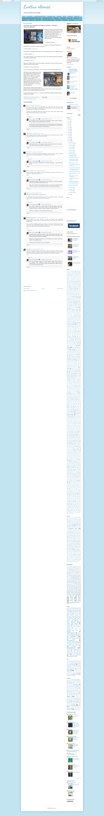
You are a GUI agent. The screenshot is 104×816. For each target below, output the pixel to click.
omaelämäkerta (76, 650)
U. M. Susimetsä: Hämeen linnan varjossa (76, 766)
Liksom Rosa (78, 385)
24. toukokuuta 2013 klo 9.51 (45, 204)
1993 (74, 589)
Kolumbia (71, 666)
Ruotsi (73, 669)
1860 (70, 567)
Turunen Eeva (77, 486)
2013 (69, 140)
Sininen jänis (69, 703)
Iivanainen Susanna (71, 527)
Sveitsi (75, 670)
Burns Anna (74, 292)
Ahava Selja (76, 273)
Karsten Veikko (75, 532)
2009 (77, 594)
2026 (69, 119)
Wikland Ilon (75, 560)
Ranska (68, 669)
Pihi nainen (28, 151)
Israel (79, 664)
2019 (69, 130)
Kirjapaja (78, 689)
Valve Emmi (74, 493)
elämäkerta (69, 630)
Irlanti (77, 663)
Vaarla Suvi (73, 492)
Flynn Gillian (75, 311)
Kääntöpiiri (68, 691)
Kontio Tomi (79, 360)
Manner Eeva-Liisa (73, 394)
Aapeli (73, 271)
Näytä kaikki (79, 778)
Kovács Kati (68, 366)
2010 (68, 595)
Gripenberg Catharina (70, 317)
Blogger (55, 808)
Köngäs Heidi (69, 375)
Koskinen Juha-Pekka (70, 365)
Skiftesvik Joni (72, 461)
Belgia (72, 660)
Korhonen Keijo (77, 361)
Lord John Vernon (75, 534)
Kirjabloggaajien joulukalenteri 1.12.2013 (76, 239)
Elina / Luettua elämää (33, 118)
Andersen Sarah (69, 278)
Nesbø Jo (71, 411)
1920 (69, 573)
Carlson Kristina (72, 294)
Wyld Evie (79, 506)
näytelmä (68, 649)
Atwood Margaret (74, 281)
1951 (80, 577)
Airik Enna (77, 275)
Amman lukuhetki (71, 743)
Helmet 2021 (25, 20)
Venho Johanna (77, 495)
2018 (69, 132)
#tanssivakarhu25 (70, 612)
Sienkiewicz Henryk (76, 458)
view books (78, 110)
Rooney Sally (77, 439)
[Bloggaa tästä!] (43, 97)
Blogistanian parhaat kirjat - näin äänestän (76, 251)
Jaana (38, 92)
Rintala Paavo (70, 439)
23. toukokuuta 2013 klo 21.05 (40, 170)
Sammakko (70, 700)
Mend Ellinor (72, 400)
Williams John (77, 505)
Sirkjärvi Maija (72, 460)
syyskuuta (71, 147)
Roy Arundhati (69, 441)
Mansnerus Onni (70, 538)
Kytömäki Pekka (70, 374)
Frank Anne (75, 312)
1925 (75, 573)
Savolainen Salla (70, 548)
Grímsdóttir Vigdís (77, 317)
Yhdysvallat (75, 674)
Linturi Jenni (68, 387)
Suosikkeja (59, 16)
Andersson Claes (76, 278)
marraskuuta (71, 143)
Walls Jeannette (76, 502)
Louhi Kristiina (71, 535)
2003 (68, 593)
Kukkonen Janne (74, 368)
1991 (67, 589)
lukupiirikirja (76, 641)
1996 (71, 590)
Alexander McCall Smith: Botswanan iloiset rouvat (74, 182)
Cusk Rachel (70, 300)
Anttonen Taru (69, 279)
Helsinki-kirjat (69, 685)
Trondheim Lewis (69, 485)
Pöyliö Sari (77, 433)
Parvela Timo (76, 422)
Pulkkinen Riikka (74, 432)
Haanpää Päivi (71, 319)
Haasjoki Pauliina (77, 319)
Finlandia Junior (76, 617)
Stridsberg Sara (72, 468)
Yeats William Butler (78, 507)
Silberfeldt (73, 702)
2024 (69, 122)
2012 (69, 194)
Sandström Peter (76, 449)
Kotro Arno (77, 365)
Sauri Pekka (72, 453)
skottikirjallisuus (70, 675)
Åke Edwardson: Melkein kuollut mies (73, 176)
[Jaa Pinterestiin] (46, 97)
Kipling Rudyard (78, 359)
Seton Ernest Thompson (76, 455)
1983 (67, 587)
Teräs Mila (71, 478)
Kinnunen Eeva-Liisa (78, 358)
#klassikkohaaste (76, 607)
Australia (68, 660)
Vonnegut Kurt (69, 499)
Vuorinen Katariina (78, 500)
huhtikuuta (71, 187)
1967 (72, 582)
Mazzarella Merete (71, 398)
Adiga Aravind (77, 272)
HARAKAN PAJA (71, 790)
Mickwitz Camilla (76, 401)
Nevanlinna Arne (77, 411)
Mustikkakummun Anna (31, 217)
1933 (79, 574)
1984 (71, 587)
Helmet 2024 (58, 20)
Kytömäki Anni (76, 373)
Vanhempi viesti (60, 288)
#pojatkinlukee (69, 610)
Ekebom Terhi (74, 305)
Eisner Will (69, 305)
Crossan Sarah (78, 299)
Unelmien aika (71, 753)
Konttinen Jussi (70, 361)
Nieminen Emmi (70, 541)
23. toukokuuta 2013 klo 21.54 (36, 192)
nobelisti (73, 645)
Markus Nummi (73, 73)
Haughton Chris (70, 321)
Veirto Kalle (72, 495)
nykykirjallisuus (30, 98)
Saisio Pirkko (69, 447)
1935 (70, 575)
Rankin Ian (68, 434)
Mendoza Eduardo (78, 400)
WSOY (69, 709)
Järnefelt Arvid (78, 348)
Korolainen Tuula (76, 362)
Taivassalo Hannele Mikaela (75, 473)
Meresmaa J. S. (70, 401)
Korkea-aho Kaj (69, 362)
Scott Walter (69, 454)
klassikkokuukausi (77, 638)
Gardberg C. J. (71, 314)
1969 (78, 582)
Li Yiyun (73, 385)
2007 (68, 594)
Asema (72, 679)
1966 (69, 582)
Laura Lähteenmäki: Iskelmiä (74, 171)
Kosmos (74, 690)
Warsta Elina (77, 559)
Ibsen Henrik (74, 340)
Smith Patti (77, 461)
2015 (69, 137)
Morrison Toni (69, 405)
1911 (79, 570)
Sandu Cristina (69, 451)
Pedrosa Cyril (69, 424)
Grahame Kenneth (78, 314)
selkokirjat (73, 655)
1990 (78, 588)
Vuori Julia (71, 559)
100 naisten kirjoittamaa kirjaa (48, 20)
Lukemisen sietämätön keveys (40, 16)
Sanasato (77, 700)
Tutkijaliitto (77, 707)
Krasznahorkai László (75, 366)
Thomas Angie (69, 479)
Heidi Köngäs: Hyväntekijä (74, 157)
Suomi (35, 98)
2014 (69, 139)
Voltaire (78, 498)
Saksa (78, 669)
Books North (69, 683)
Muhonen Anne (69, 406)
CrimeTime (74, 683)
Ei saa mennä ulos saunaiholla (72, 783)
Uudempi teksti (26, 288)
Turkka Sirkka (72, 486)
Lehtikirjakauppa (73, 692)
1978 (78, 584)
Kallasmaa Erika (71, 531)
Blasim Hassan (73, 288)
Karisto (77, 688)
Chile (78, 660)
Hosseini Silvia (77, 332)
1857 (67, 567)
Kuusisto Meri (70, 372)
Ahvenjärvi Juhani (72, 275)
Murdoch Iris (77, 407)
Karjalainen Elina (73, 353)
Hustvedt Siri (70, 338)
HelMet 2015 (70, 16)
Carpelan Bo (79, 294)
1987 (67, 588)
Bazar (72, 682)
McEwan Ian (73, 399)
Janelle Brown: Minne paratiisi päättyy (75, 745)
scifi (69, 655)
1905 (70, 570)
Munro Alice (77, 406)
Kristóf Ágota (73, 367)
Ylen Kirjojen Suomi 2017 (47, 18)
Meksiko (75, 666)
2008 (73, 594)
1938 (80, 575)
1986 (78, 587)
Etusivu (23, 16)
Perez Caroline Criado (77, 427)
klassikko (73, 636)
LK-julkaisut (74, 691)
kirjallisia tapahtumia (76, 635)
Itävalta (71, 665)
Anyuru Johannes (76, 279)
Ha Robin (75, 318)
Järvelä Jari (70, 349)
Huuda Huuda (74, 685)
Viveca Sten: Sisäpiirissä (73, 183)
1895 (76, 569)
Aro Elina (76, 280)
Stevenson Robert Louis (71, 467)
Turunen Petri (69, 487)
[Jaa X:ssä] (44, 97)
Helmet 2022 (31, 20)
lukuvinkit (77, 642)
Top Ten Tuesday (75, 625)
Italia (67, 665)
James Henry (72, 345)
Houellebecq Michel (76, 333)
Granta (69, 684)
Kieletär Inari (69, 689)
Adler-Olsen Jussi (69, 273)
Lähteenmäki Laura (74, 393)
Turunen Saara (75, 487)
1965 (80, 581)
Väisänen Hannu (71, 501)
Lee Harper (77, 380)
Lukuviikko (69, 624)
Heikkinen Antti (69, 326)
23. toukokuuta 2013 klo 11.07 (34, 105)
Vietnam (68, 674)
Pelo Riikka (75, 425)
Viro (71, 674)
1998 (78, 590)
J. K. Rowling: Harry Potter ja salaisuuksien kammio (74, 169)
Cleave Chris (74, 298)
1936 (73, 575)
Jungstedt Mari (73, 348)
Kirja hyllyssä (71, 771)
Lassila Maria (72, 380)
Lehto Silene (69, 381)
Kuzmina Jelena (76, 372)
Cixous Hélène (69, 298)
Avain (80, 679)
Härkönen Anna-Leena (75, 339)
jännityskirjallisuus (71, 632)
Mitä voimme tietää (73, 76)
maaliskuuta (71, 189)
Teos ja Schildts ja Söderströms (73, 706)
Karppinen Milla (72, 354)
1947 (70, 577)
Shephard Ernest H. (78, 548)
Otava (68, 696)
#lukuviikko (77, 609)
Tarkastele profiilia (70, 64)
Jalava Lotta (68, 344)
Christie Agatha (75, 297)
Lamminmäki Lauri (69, 379)
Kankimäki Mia (69, 352)
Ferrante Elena (74, 310)
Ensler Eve (68, 307)
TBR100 (64, 16)
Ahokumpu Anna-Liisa (74, 274)
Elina (71, 106)
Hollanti (68, 663)
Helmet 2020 (76, 18)
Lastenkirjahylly (71, 722)
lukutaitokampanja (70, 642)
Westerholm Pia (69, 560)
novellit (79, 645)
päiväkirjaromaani (70, 651)
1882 (67, 568)
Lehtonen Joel (74, 381)
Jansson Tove (72, 528)
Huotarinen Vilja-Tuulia (71, 336)
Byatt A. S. (79, 292)
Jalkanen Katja (74, 344)
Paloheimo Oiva (75, 421)
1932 (76, 574)
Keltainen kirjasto (70, 620)
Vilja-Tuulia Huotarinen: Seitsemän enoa (73, 156)
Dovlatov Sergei (72, 301)
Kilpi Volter (71, 358)
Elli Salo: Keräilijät (76, 772)
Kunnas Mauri (72, 371)
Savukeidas (69, 701)
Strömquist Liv (70, 469)
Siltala (77, 702)
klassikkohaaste (69, 638)
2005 (75, 593)
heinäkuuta (71, 150)
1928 (67, 574)
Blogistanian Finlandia (76, 613)
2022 (69, 126)
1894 (73, 569)
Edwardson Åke (76, 304)
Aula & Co (77, 612)
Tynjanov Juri (77, 488)
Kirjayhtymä (69, 690)
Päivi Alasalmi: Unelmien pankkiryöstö (75, 738)
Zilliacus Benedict (70, 509)
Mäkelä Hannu (69, 408)
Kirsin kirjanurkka (71, 764)
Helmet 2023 (38, 20)
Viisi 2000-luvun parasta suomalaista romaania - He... (74, 160)
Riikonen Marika (72, 438)
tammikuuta (71, 192)
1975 (69, 584)
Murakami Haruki (70, 407)
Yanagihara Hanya (70, 507)
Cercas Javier (77, 295)
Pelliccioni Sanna (69, 425)
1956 (67, 580)
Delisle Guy (75, 300)
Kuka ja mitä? (29, 16)
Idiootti (79, 685)
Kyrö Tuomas (69, 373)
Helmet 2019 (69, 18)
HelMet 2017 (56, 18)
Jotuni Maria (75, 347)
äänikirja (73, 656)
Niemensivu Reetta (70, 412)
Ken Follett (72, 82)
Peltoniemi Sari (72, 426)
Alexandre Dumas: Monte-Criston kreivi (76, 263)
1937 (76, 575)
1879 (73, 567)
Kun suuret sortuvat (73, 81)
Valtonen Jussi (69, 493)
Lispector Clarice (74, 387)
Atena (76, 679)
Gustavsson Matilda (70, 318)
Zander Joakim (70, 508)
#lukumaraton (69, 609)
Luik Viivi (72, 391)
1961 (71, 581)
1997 (74, 590)
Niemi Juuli (77, 412)
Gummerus (75, 684)
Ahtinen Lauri (69, 517)
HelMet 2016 (76, 16)
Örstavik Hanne (70, 513)
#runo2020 (77, 611)
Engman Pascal (77, 306)
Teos (79, 705)
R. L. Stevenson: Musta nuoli (74, 167)
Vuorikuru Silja (72, 500)
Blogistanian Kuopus (70, 616)
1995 (67, 590)
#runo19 (73, 611)
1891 (79, 568)
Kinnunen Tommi (71, 359)
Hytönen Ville (75, 338)
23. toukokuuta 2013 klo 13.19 (37, 151)
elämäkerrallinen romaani (72, 629)
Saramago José (76, 451)
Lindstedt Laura (76, 386)
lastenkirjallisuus (70, 640)
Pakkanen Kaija (69, 421)
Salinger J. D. (74, 447)
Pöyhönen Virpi (72, 433)
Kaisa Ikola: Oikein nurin (72, 754)
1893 (70, 569)
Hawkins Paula (78, 324)
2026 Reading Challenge (73, 104)
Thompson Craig (75, 479)
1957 (71, 580)
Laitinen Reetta (77, 378)
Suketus (28, 192)
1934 (67, 575)
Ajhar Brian (79, 517)
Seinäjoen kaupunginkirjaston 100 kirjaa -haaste (32, 18)
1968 (75, 582)
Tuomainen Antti (75, 485)
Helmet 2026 (71, 20)
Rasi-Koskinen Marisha (72, 435)
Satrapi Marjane (69, 452)
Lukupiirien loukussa (51, 16)
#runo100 (76, 610)
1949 (73, 577)
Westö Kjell (72, 505)
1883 (70, 568)
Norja (68, 667)
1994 (78, 589)
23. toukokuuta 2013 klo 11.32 (37, 133)
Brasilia (75, 660)
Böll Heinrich (70, 293)
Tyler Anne (72, 488)
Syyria (79, 670)
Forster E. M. (71, 312)
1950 (77, 577)
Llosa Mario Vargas (72, 388)
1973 (76, 583)
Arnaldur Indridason (70, 280)
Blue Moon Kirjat (76, 682)
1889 (76, 568)
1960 (67, 581)
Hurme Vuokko (78, 337)
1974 (80, 583)
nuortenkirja (74, 646)
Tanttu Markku (76, 552)
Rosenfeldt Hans (70, 440)
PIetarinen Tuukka (69, 420)
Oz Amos (77, 419)
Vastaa (27, 114)
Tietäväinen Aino (72, 480)
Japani (74, 665)
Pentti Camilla (72, 544)
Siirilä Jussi (69, 459)
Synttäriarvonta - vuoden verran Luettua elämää (76, 245)
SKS (80, 699)
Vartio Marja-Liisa (73, 494)
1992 (71, 589)
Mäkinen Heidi (74, 408)
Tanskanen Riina (69, 475)
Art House (68, 679)
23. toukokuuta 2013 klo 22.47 (42, 217)
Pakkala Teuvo (76, 420)
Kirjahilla (70, 729)
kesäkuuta (71, 152)
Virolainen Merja (72, 498)
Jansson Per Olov (78, 527)
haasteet (69, 631)
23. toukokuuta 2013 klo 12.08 (46, 142)
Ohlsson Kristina (74, 418)
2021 (69, 127)
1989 (75, 588)
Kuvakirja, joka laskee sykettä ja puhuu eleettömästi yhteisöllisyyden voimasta (76, 725)
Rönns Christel (69, 444)
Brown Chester (78, 521)
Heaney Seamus (70, 325)
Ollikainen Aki (72, 419)
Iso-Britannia (72, 664)
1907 (73, 570)
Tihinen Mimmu (73, 481)
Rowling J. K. (76, 440)
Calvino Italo (75, 293)
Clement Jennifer (72, 299)
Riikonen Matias (78, 438)
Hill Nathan (74, 330)
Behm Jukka (75, 285)
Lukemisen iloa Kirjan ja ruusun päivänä (76, 257)
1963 (77, 581)
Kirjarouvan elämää (72, 736)
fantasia (76, 630)
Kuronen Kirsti (78, 371)
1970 (67, 583)
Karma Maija (69, 532)
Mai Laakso (28, 133)
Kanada (78, 665)
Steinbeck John (70, 466)
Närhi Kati (71, 417)
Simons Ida (74, 459)
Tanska (68, 671)
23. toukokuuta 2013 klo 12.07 (46, 118)
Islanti (67, 664)
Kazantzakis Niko (73, 355)
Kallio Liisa (77, 531)
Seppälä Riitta (69, 455)
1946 (67, 577)
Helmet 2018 (63, 18)
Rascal (80, 434)
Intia (71, 663)
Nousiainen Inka (78, 414)
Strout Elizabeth (78, 468)
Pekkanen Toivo (76, 424)
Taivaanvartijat (34, 48)
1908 (76, 570)
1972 (73, 583)
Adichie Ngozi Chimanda (70, 272)
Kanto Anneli (75, 352)
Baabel (68, 613)
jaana (27, 105)
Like (78, 692)
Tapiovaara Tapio (69, 553)
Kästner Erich (77, 374)
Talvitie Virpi (77, 551)
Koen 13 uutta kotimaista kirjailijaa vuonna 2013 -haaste (74, 622)
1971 (70, 583)
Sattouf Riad (74, 452)
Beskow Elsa (72, 286)
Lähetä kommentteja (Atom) (31, 290)
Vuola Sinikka (75, 499)
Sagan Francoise (70, 446)
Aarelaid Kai (78, 271)
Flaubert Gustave (69, 311)
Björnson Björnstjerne (74, 287)
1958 (75, 580)
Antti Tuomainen (72, 93)
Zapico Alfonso (77, 508)
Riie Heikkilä (69, 90)
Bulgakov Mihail (69, 292)
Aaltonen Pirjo (69, 271)
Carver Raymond (70, 295)
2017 (69, 134)
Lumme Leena (78, 535)
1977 (75, 584)
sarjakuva (78, 654)
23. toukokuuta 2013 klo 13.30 (46, 161)
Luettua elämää (36, 6)
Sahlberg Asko (76, 446)
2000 (71, 591)
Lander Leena (75, 379)
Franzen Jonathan (72, 313)
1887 (73, 568)
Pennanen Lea (70, 427)
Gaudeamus (79, 683)
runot (68, 654)
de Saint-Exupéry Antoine (73, 561)
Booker (71, 617)
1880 (76, 567)
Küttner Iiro (76, 375)
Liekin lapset (29, 77)
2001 (75, 591)
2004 (71, 593)
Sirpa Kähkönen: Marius (72, 751)
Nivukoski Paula (69, 413)
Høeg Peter (69, 340)
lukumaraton (69, 641)
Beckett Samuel (69, 285)
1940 (68, 576)
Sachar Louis (79, 445)
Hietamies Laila (69, 330)
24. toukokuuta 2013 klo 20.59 (37, 249)
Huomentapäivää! (76, 784)
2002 (78, 591)
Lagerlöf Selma (70, 378)
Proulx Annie (68, 431)
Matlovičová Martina (78, 538)
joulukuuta (71, 142)
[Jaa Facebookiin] (45, 97)
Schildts (73, 701)
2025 (69, 121)
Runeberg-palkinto (76, 624)
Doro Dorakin (37, 78)
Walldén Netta (70, 502)
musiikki (68, 645)
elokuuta (71, 148)
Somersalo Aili (70, 465)
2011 (73, 595)
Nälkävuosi (32, 60)
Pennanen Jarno (78, 426)
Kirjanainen (28, 249)
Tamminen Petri (75, 474)
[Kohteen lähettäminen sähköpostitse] (42, 97)
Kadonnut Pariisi (73, 72)
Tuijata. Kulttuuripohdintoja (73, 750)
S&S (76, 699)
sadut (73, 654)
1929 (70, 574)
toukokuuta (71, 153)
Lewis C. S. (69, 385)
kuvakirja (73, 639)
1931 (73, 574)
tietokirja (68, 656)
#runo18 (68, 611)
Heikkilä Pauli (77, 325)
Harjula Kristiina (76, 320)
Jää (33, 54)
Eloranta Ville (72, 306)
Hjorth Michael (78, 331)
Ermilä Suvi (73, 307)
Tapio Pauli (74, 475)
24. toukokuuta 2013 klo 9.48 (45, 179)
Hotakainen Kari (69, 333)
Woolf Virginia (69, 506)
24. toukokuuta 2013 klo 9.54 (45, 232)
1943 (75, 576)
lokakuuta (71, 145)
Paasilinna (77, 696)
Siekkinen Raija (69, 458)
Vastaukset (30, 116)
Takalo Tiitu (68, 474)
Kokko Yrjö (69, 360)
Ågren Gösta (79, 512)
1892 (67, 569)
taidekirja (78, 655)
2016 (69, 135)
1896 (79, 569)
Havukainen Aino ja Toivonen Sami (74, 323)
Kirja (73, 689)
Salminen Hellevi (75, 448)
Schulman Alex (77, 453)
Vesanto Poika (70, 558)
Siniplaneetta (75, 703)
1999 (68, 591)
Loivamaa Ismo (78, 388)
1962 (74, 581)
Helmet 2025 (64, 20)
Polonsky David (73, 545)
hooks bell (73, 512)
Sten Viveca (77, 466)
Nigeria (78, 666)
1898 (67, 570)
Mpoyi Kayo (77, 405)
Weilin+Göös (77, 709)
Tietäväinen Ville (76, 554)
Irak (74, 663)
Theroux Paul (77, 478)
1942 (72, 576)
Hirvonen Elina (72, 331)
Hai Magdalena (69, 320)
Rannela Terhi (74, 434)
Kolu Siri (74, 360)
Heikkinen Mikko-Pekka (77, 326)
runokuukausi (75, 652)
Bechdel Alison (76, 284)
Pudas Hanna (74, 431)
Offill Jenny (68, 418)
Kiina (67, 666)
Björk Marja (68, 287)
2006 (78, 593)
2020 (69, 129)
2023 (69, 124)
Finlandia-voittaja (70, 618)
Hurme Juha (72, 337)
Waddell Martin (78, 501)
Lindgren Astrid (70, 386)
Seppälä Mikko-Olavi (76, 454)
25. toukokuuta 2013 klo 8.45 (45, 259)
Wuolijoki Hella (74, 506)
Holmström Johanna (71, 332)
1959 (78, 580)
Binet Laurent (78, 286)
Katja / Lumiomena (30, 170)
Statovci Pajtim (76, 465)
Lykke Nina (73, 392)
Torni (73, 707)
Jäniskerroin (72, 92)
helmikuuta (71, 190)
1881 (79, 567)
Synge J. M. (73, 472)
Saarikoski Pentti (72, 445)
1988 (71, 588)
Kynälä (78, 690)
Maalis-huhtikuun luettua (73, 185)
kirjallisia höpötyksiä (71, 634)
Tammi (73, 705)
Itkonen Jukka (76, 343)
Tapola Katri (79, 475)
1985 (75, 587)
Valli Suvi (77, 492)
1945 (78, 576)
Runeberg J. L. (74, 441)
